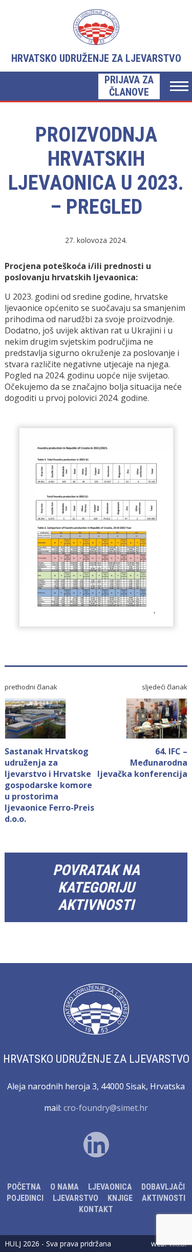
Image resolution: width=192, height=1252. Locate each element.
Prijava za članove (129, 86)
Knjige (120, 1198)
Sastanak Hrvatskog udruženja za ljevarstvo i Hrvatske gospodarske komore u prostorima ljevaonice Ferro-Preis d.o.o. (49, 785)
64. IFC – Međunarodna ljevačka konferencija (142, 762)
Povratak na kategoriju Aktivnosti (96, 887)
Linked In (96, 1144)
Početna (24, 1187)
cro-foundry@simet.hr (105, 1107)
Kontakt (96, 1209)
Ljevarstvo (75, 1198)
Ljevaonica (110, 1187)
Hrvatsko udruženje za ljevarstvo (96, 58)
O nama (64, 1187)
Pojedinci (25, 1198)
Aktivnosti (163, 1198)
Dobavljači (163, 1187)
